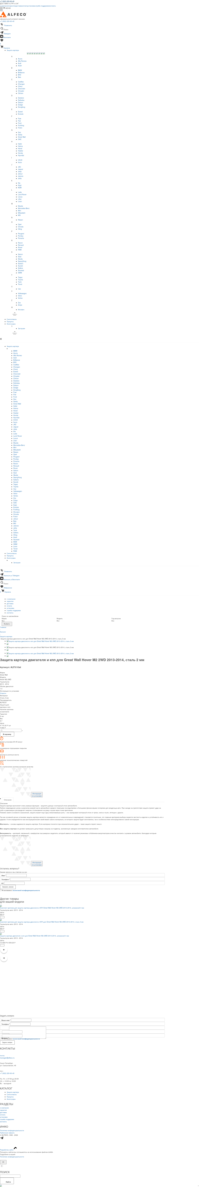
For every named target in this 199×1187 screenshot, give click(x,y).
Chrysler (21, 91)
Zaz (19, 302)
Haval (20, 148)
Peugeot (21, 233)
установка (3, 1117)
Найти (8, 1182)
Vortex (20, 298)
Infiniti (20, 160)
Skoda (20, 259)
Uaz (19, 289)
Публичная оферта (7, 1133)
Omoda (20, 227)
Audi (19, 63)
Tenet (20, 284)
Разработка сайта (7, 1150)
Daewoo (21, 98)
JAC (19, 167)
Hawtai (20, 151)
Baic (19, 77)
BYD (19, 75)
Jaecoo (20, 176)
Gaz (19, 132)
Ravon (20, 243)
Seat (19, 256)
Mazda (20, 206)
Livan (20, 201)
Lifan (20, 199)
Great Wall (22, 137)
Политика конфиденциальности (12, 1130)
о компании (4, 1108)
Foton (20, 128)
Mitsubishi (21, 213)
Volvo (20, 296)
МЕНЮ (8, 8)
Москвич (21, 309)
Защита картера (13, 50)
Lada (20, 192)
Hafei (20, 144)
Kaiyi (19, 185)
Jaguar (20, 169)
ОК (3, 1162)
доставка (3, 1112)
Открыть (3, 693)
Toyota (20, 279)
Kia (19, 183)
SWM (20, 273)
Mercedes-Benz (23, 208)
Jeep (20, 171)
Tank (20, 282)
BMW (20, 70)
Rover (20, 247)
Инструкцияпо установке (37, 794)
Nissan (20, 220)
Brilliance (21, 72)
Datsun (20, 102)
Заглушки (21, 328)
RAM (20, 250)
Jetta (20, 178)
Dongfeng (21, 107)
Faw (19, 118)
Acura (20, 59)
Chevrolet (21, 88)
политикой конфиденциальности (26, 890)
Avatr (20, 65)
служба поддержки (7, 1119)
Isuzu (20, 162)
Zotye (20, 305)
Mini (19, 210)
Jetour (20, 174)
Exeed (20, 111)
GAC (19, 139)
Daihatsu (21, 100)
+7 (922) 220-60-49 (7, 1)
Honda (20, 153)
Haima (20, 146)
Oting (20, 229)
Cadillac (21, 82)
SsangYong (22, 261)
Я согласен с (21, 890)
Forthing (21, 125)
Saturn (20, 254)
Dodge (20, 105)
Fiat (19, 121)
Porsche (21, 238)
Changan (21, 84)
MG (19, 215)
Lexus (20, 197)
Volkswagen (22, 293)
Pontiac (20, 236)
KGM (20, 187)
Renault (21, 245)
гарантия (3, 1110)
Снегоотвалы (12, 319)
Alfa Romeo (22, 61)
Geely (20, 134)
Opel (19, 224)
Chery (20, 86)
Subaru (20, 263)
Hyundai (21, 155)
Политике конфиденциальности (12, 1156)
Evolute (20, 114)
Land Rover (22, 194)
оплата (2, 1114)
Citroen (20, 93)
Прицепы (10, 321)
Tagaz (20, 277)
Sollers (20, 268)
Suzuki (20, 266)
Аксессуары (11, 324)
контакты (3, 1121)
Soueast (21, 270)
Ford (19, 123)
